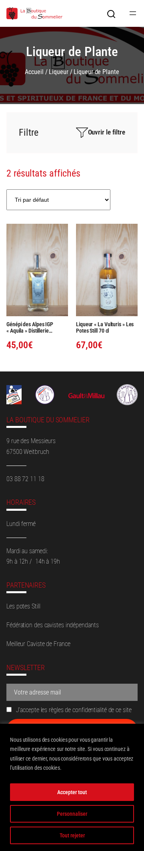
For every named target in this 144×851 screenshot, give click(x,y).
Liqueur (58, 72)
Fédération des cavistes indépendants (52, 625)
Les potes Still (23, 606)
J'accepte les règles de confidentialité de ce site (73, 710)
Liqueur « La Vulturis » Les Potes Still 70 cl (105, 327)
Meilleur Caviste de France (38, 644)
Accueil (34, 72)
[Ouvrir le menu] (133, 13)
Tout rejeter (72, 835)
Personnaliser (72, 814)
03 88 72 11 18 (25, 479)
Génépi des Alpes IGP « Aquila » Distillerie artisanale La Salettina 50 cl (36, 327)
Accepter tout (72, 792)
